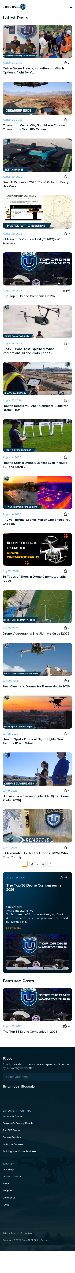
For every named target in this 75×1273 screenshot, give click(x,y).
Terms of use (27, 1233)
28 (43, 863)
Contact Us (9, 1197)
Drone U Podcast (12, 1176)
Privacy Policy (10, 1233)
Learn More (13, 928)
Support (7, 1190)
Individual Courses (13, 1144)
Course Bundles (12, 1137)
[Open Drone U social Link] (4, 1225)
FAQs (6, 1204)
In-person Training (13, 1116)
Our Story (8, 1169)
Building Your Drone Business (19, 1151)
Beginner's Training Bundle (18, 1123)
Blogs (6, 1183)
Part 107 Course (11, 1130)
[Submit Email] (67, 1077)
